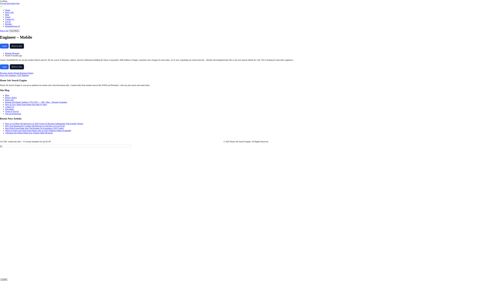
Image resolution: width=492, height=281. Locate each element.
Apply (4, 46)
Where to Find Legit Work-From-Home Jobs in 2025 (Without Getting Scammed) (38, 130)
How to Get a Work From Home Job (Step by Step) (26, 104)
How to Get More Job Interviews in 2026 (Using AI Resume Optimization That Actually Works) (44, 124)
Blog (7, 15)
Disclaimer (9, 109)
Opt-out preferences (13, 114)
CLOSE (4, 280)
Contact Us (9, 19)
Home (7, 10)
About (7, 17)
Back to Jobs (17, 46)
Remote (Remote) (12, 53)
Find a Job (9, 12)
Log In (8, 22)
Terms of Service (12, 111)
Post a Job (4, 31)
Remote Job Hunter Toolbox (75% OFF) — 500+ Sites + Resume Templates (36, 102)
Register (8, 24)
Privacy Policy (11, 97)
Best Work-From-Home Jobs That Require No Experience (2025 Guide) (34, 128)
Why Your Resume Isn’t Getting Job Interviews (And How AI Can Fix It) (35, 126)
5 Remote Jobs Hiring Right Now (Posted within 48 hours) (29, 133)
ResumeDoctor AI (12, 26)
